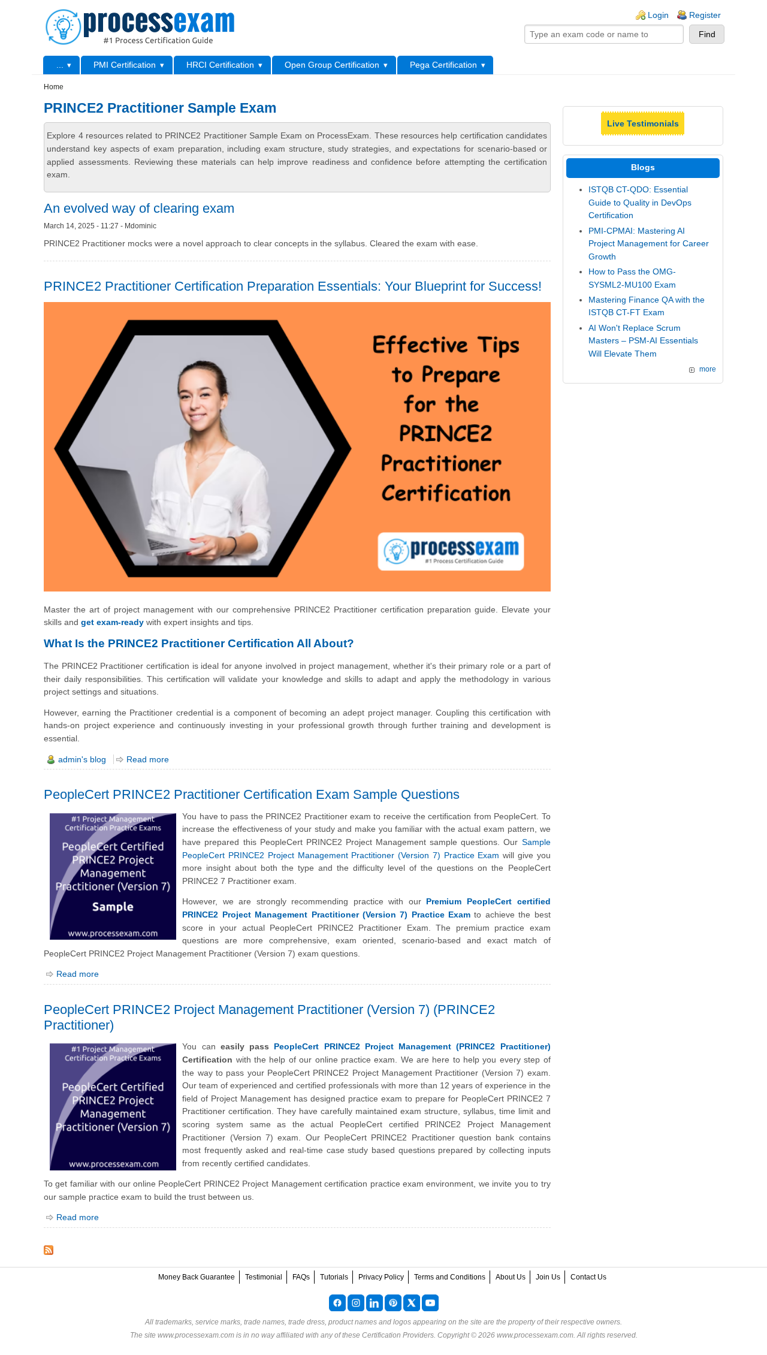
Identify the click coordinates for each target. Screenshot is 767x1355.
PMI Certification (124, 65)
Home (54, 87)
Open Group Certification (332, 65)
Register (705, 15)
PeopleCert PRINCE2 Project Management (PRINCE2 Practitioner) (412, 1046)
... (60, 65)
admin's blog (82, 759)
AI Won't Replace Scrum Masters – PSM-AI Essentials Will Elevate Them (643, 340)
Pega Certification (443, 65)
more (707, 369)
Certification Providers (398, 1335)
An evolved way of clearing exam (139, 208)
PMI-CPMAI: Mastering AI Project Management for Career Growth (648, 243)
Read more (147, 759)
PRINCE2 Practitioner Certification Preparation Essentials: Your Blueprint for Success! (293, 286)
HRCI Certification (220, 65)
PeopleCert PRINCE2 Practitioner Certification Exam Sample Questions (252, 794)
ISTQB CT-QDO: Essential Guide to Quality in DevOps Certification (639, 202)
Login (658, 15)
